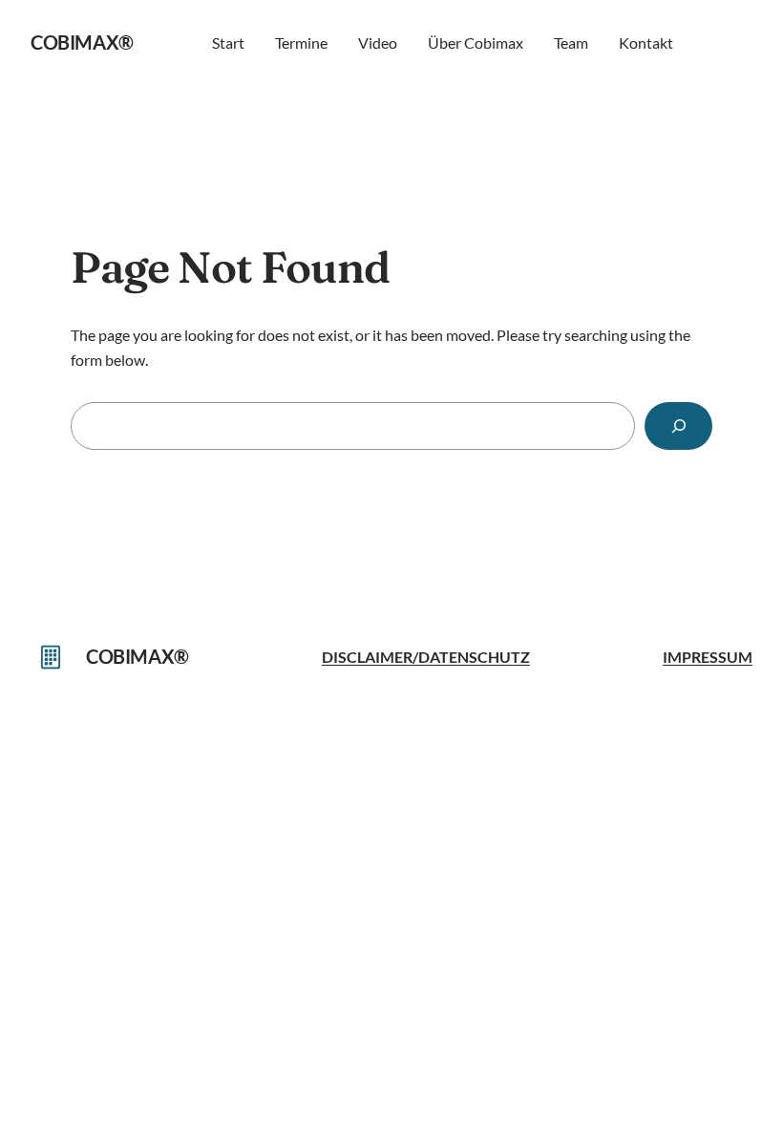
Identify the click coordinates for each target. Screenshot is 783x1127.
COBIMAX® (82, 42)
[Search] (678, 425)
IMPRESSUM (707, 657)
